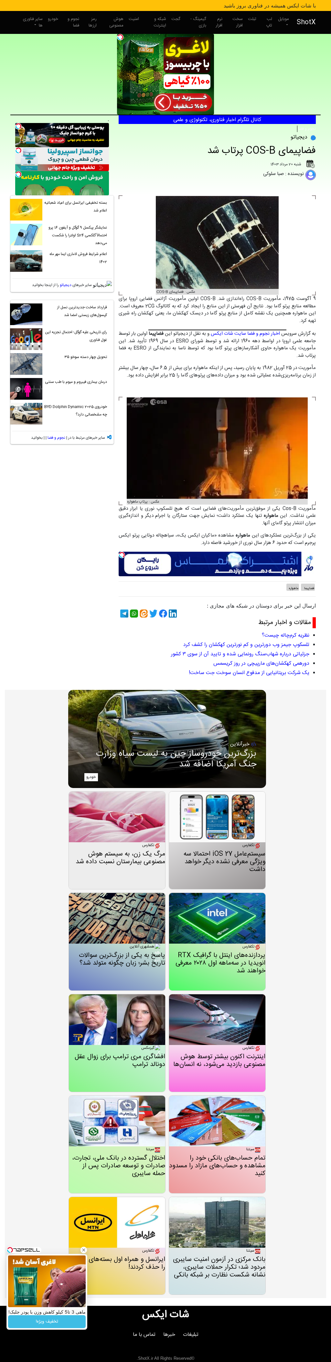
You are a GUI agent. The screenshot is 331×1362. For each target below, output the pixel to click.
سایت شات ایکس (228, 334)
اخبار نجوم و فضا (263, 334)
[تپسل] (120, 37)
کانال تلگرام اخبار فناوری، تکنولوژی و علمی (217, 120)
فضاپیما (308, 588)
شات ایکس (165, 1314)
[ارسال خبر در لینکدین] (172, 613)
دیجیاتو (65, 285)
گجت (175, 19)
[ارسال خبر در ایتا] (143, 613)
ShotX (306, 22)
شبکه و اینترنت (160, 22)
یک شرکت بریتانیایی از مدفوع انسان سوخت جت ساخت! (249, 673)
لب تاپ (269, 22)
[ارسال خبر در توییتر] (152, 613)
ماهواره (293, 588)
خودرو (53, 19)
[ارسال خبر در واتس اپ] (133, 613)
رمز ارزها (93, 22)
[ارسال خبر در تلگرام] (123, 613)
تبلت (252, 19)
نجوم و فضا (73, 22)
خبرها (169, 1334)
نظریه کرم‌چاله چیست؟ (285, 635)
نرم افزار (219, 22)
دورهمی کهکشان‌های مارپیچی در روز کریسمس (261, 663)
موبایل (283, 19)
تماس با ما (144, 1334)
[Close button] (83, 1250)
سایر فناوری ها (33, 22)
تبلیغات (190, 1334)
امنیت (134, 19)
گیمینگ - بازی (198, 22)
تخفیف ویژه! (47, 1322)
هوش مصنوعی (116, 22)
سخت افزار (237, 22)
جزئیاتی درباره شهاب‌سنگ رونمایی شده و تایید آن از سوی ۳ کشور (240, 654)
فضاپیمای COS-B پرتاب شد (261, 151)
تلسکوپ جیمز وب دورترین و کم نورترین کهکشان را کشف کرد (246, 644)
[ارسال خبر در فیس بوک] (162, 613)
